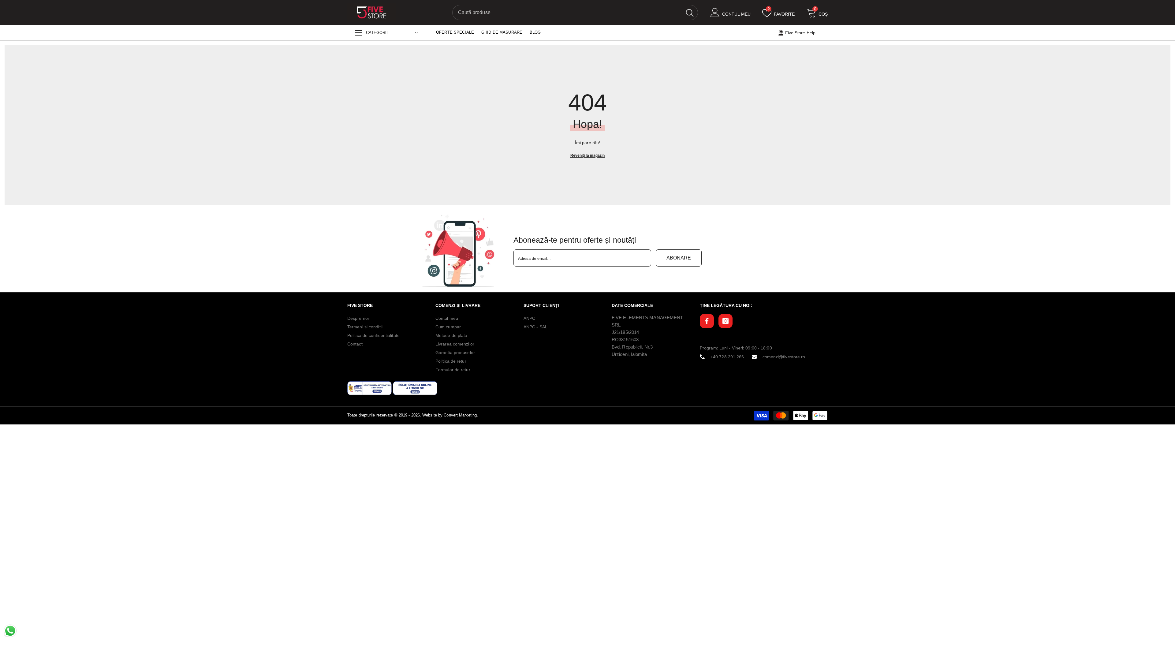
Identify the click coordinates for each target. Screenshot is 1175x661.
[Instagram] (725, 321)
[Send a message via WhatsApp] (10, 631)
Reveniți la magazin (587, 155)
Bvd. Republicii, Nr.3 (632, 346)
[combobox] (567, 12)
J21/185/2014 (625, 332)
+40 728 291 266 (727, 356)
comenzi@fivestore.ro (784, 356)
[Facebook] (707, 321)
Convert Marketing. (461, 415)
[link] (460, 251)
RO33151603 (625, 339)
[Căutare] (575, 12)
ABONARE (678, 257)
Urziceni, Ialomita (629, 354)
